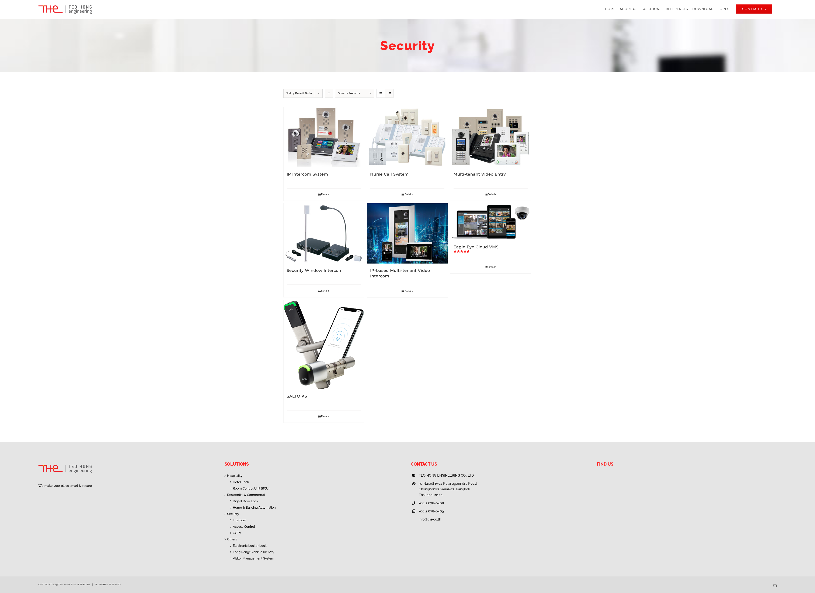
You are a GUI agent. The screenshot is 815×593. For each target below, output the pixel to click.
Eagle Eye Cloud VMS (476, 247)
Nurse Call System (389, 174)
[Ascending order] (329, 93)
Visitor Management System (253, 558)
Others (232, 539)
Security (233, 514)
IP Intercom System (307, 174)
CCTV (237, 533)
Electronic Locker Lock (250, 546)
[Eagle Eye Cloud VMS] (490, 221)
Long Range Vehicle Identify (253, 552)
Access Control (244, 527)
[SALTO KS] (324, 344)
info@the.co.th (430, 519)
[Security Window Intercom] (324, 233)
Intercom (239, 520)
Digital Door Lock (245, 501)
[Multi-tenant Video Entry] (490, 137)
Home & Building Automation (254, 507)
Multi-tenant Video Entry (480, 174)
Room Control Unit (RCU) (251, 488)
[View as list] (389, 93)
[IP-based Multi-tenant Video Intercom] (407, 233)
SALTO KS (297, 396)
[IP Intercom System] (324, 137)
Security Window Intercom (315, 270)
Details (325, 194)
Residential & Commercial (246, 495)
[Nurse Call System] (407, 137)
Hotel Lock (241, 482)
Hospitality (234, 476)
